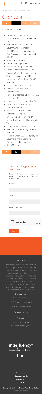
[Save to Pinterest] (25, 23)
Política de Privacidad (21, 376)
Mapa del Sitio (21, 379)
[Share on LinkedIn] (35, 23)
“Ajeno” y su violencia (24, 302)
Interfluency (4, 4)
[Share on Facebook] (7, 23)
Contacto (21, 382)
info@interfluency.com (22, 326)
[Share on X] (16, 23)
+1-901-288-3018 (22, 322)
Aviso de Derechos (21, 373)
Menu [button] (36, 3)
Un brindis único (24, 298)
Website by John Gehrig (21, 390)
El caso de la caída (24, 307)
